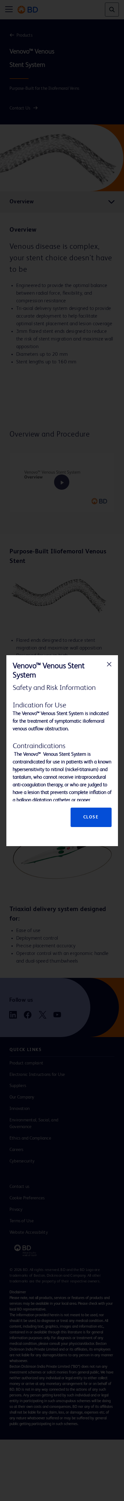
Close (91, 817)
